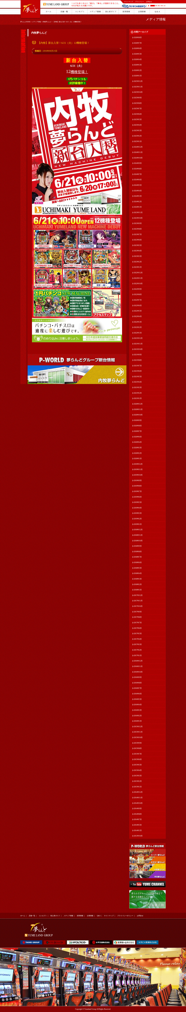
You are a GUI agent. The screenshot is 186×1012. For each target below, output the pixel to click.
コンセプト (43, 916)
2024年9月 (138, 163)
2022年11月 (138, 278)
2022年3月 (138, 322)
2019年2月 (138, 519)
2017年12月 (138, 595)
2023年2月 (138, 262)
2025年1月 (138, 141)
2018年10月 (138, 541)
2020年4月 (138, 442)
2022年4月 (138, 316)
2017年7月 (138, 623)
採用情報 (80, 916)
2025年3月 (138, 130)
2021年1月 (138, 398)
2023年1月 (138, 267)
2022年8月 (138, 294)
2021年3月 (138, 387)
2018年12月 (138, 530)
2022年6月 (138, 305)
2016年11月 (138, 666)
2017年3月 (138, 644)
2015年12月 (138, 727)
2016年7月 (138, 688)
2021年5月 (138, 377)
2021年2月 (138, 393)
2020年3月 (138, 448)
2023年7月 (138, 234)
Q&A (98, 916)
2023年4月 (138, 251)
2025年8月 (138, 103)
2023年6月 (138, 240)
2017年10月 (138, 606)
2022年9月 (138, 289)
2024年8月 (138, 169)
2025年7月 (138, 109)
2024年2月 (138, 202)
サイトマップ (128, 1)
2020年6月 (138, 437)
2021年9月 (138, 355)
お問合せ (149, 1)
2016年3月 (138, 710)
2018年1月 (138, 590)
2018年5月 (138, 568)
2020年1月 (138, 459)
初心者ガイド (55, 916)
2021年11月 (138, 344)
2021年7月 (138, 366)
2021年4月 (138, 382)
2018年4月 (138, 573)
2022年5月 (138, 311)
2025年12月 (138, 81)
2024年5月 (138, 185)
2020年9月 (138, 420)
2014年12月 (138, 792)
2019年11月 (138, 469)
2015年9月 (138, 743)
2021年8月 (138, 360)
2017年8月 (138, 617)
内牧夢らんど (47, 22)
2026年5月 (138, 54)
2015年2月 (138, 781)
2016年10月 (138, 672)
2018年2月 (138, 584)
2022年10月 (138, 284)
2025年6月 (138, 114)
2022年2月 (138, 327)
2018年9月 (138, 546)
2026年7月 (138, 43)
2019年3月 (138, 513)
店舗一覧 (32, 916)
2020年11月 (138, 409)
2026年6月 (138, 48)
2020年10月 (138, 415)
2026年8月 (138, 37)
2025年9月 (138, 98)
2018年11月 (138, 535)
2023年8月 (138, 229)
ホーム (22, 916)
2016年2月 (138, 716)
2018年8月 (138, 552)
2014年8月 (138, 814)
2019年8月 (138, 486)
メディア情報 (36, 22)
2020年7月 (138, 431)
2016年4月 (138, 705)
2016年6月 (138, 694)
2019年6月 (138, 497)
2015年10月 (138, 737)
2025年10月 (138, 92)
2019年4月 (138, 508)
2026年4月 (138, 59)
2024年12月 (138, 147)
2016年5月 (138, 699)
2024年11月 (138, 152)
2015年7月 (138, 754)
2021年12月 (138, 338)
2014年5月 (138, 825)
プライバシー (139, 1)
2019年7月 (138, 491)
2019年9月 (138, 480)
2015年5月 (138, 765)
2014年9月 (138, 809)
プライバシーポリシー (125, 916)
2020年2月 (138, 453)
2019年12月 (138, 464)
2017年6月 (138, 628)
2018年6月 (138, 562)
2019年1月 (138, 524)
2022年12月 (138, 273)
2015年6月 (138, 759)
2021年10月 (138, 349)
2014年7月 (138, 819)
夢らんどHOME (25, 22)
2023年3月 (138, 256)
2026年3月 (138, 65)
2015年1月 (138, 787)
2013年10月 (138, 836)
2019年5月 (138, 502)
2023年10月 (138, 218)
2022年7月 (138, 300)
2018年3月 (138, 579)
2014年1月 (138, 830)
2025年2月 (138, 136)
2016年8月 (138, 683)
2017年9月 (138, 612)
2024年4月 (138, 191)
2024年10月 (138, 158)
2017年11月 (138, 601)
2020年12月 (138, 404)
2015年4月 (138, 770)
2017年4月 (138, 639)
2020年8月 (138, 426)
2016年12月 (138, 661)
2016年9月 (138, 677)
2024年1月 (138, 207)
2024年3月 (138, 196)
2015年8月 (138, 748)
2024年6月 (138, 180)
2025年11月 (138, 87)
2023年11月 (138, 212)
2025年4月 (138, 125)
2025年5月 (138, 119)
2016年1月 (138, 721)
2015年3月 (138, 776)
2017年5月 (138, 634)
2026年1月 (138, 76)
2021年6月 (138, 371)
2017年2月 (138, 650)
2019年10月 (138, 475)
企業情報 (90, 916)
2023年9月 (138, 223)
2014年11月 (138, 798)
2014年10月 (138, 803)
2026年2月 (138, 70)
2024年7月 (138, 174)
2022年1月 (138, 333)
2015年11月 (138, 732)
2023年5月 (138, 245)
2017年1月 (138, 655)
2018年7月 (138, 557)
